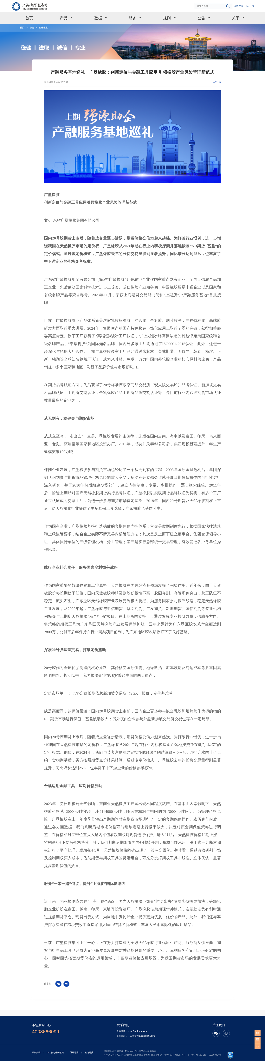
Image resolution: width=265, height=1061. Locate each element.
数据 (98, 18)
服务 (132, 18)
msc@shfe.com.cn (137, 1031)
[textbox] (214, 6)
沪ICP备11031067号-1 (175, 1055)
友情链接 (89, 1052)
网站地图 (74, 1052)
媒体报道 (43, 27)
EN (247, 6)
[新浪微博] (226, 1035)
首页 (29, 18)
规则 (167, 18)
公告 (201, 18)
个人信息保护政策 (55, 1052)
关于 (236, 18)
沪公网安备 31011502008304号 (206, 1055)
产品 (64, 18)
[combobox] (214, 6)
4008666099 (45, 1031)
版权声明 (36, 1052)
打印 (218, 82)
